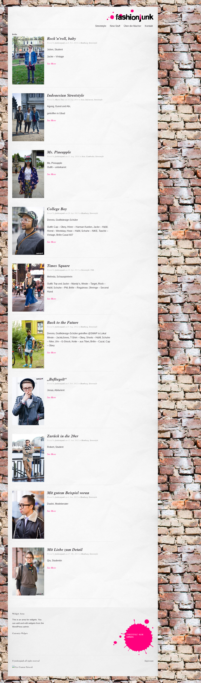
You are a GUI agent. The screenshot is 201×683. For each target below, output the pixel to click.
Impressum (149, 660)
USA (92, 270)
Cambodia (90, 156)
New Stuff (115, 26)
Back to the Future (62, 322)
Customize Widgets (20, 633)
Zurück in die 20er (62, 436)
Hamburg (84, 42)
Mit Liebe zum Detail (65, 549)
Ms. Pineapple (59, 152)
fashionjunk (60, 42)
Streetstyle (100, 26)
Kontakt (149, 26)
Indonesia (89, 99)
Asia (82, 99)
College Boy (57, 209)
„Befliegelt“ (57, 379)
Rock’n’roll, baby (61, 38)
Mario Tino (59, 99)
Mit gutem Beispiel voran (68, 492)
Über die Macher (132, 26)
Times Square (58, 265)
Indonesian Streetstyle (65, 95)
